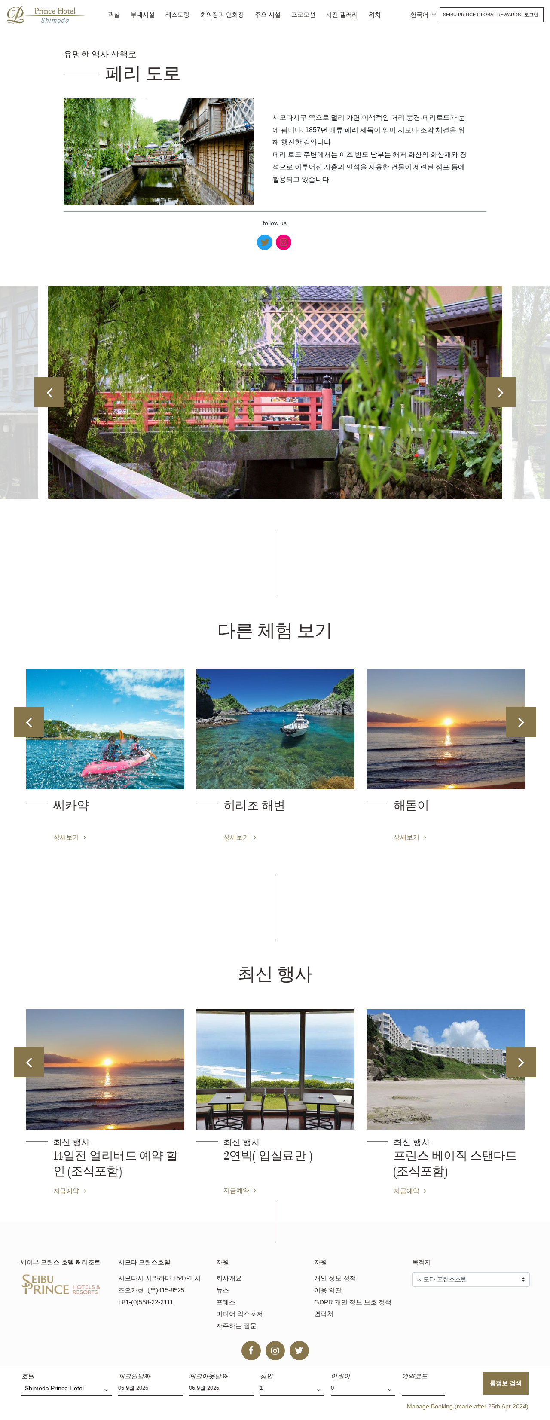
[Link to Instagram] (283, 242)
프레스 (225, 1302)
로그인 (531, 14)
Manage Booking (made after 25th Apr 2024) (468, 1406)
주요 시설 (268, 14)
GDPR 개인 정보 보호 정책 (352, 1302)
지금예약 (86, 1190)
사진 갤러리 (342, 14)
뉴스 (222, 1290)
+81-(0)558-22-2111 (145, 1302)
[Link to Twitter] (264, 242)
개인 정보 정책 (335, 1278)
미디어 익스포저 (239, 1313)
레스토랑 (177, 14)
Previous (49, 392)
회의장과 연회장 (222, 14)
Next (501, 392)
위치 (375, 14)
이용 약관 (328, 1290)
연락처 (323, 1313)
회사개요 (229, 1278)
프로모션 (303, 14)
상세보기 (80, 837)
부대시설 (143, 14)
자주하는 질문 (236, 1325)
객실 (114, 14)
